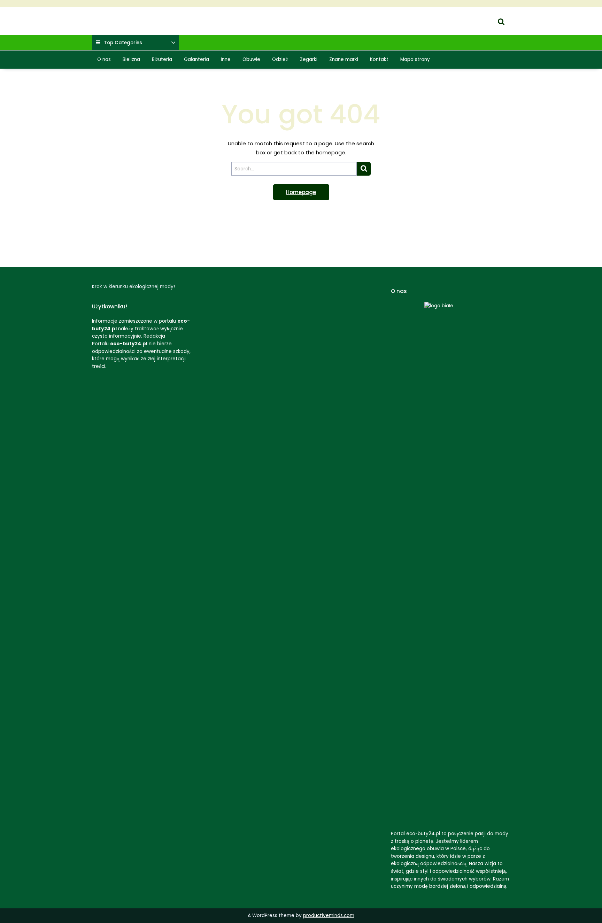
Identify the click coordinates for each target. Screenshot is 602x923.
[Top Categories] (173, 43)
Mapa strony (415, 59)
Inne (226, 59)
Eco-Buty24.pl (109, 17)
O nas (104, 59)
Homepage (301, 192)
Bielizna (131, 59)
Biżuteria (162, 59)
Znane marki (343, 59)
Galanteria (196, 59)
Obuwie (251, 59)
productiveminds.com (328, 915)
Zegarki (308, 59)
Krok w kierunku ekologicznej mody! (137, 25)
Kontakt (379, 59)
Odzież (280, 59)
